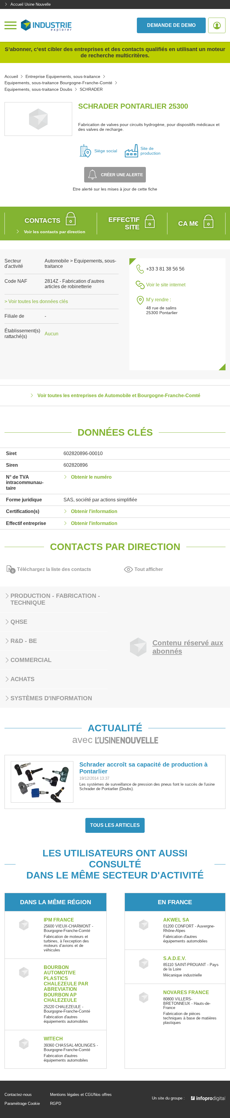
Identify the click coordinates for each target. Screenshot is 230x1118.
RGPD (55, 1104)
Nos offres (103, 1095)
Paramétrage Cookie (22, 1104)
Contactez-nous (18, 1095)
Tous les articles (115, 825)
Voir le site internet (165, 284)
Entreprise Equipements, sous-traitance (62, 76)
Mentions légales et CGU (71, 1095)
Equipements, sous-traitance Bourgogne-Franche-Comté (58, 82)
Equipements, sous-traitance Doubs (38, 89)
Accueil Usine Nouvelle (30, 4)
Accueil (11, 76)
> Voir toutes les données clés (36, 301)
